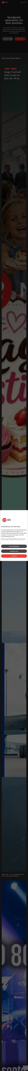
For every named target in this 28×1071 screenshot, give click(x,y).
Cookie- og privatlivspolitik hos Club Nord (13, 539)
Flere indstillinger (14, 546)
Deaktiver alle (14, 551)
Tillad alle (14, 556)
